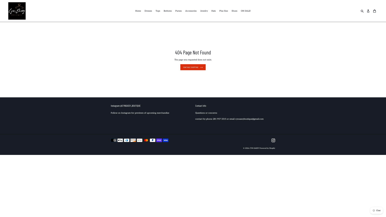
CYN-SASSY (254, 148)
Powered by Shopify (267, 148)
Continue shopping (190, 67)
